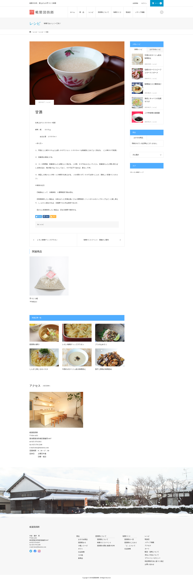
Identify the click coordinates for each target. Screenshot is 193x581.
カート (158, 3)
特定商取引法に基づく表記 (154, 561)
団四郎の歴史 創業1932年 (106, 546)
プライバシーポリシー (152, 558)
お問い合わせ (149, 564)
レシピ (91, 12)
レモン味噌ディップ (138, 172)
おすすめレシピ (155, 49)
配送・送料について (152, 552)
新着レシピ (138, 49)
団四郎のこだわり (130, 542)
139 (131, 172)
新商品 (80, 558)
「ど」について (129, 546)
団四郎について (103, 12)
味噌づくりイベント (104, 542)
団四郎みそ (82, 542)
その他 (80, 555)
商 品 (81, 12)
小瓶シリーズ (83, 546)
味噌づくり (117, 12)
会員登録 (135, 3)
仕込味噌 (81, 552)
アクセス (148, 545)
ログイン (144, 3)
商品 (78, 536)
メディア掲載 (140, 12)
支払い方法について (152, 555)
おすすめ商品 (138, 138)
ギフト (80, 549)
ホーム (72, 12)
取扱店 (128, 12)
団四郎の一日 (129, 539)
